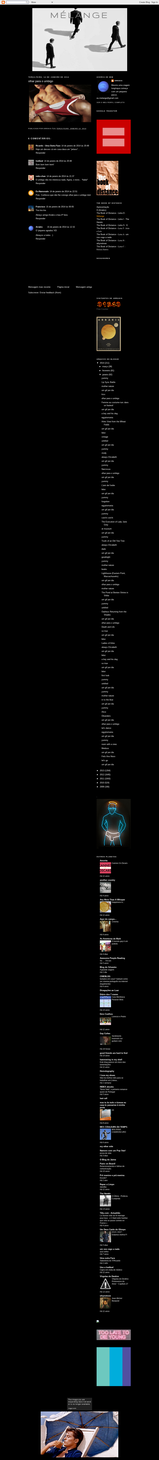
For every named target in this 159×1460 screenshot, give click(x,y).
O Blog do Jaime (108, 1159)
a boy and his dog (110, 413)
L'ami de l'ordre (108, 485)
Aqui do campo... (108, 919)
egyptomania (107, 417)
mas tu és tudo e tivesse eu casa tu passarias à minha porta (113, 1105)
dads (104, 549)
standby (103, 1187)
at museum (107, 529)
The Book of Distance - (107, 234)
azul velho (104, 1252)
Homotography (107, 1071)
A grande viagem (107, 970)
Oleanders (106, 716)
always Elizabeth (109, 457)
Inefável (39, 161)
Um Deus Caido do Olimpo (113, 1229)
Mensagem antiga (84, 287)
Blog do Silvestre (108, 967)
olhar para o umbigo (110, 398)
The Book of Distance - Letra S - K (112, 225)
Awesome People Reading (112, 958)
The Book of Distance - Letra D (111, 213)
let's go (105, 760)
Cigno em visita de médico (111, 1270)
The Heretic (105, 1193)
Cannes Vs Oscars (119, 863)
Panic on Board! (107, 1164)
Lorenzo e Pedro (119, 1016)
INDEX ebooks (107, 1087)
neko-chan (41, 176)
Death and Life (108, 627)
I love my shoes (107, 1075)
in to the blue (107, 700)
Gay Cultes (105, 1033)
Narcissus (106, 469)
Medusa (105, 748)
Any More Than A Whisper (112, 899)
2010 (102, 782)
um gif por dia (108, 390)
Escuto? (103, 1178)
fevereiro (106, 370)
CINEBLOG (105, 976)
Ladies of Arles (108, 643)
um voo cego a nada (109, 1249)
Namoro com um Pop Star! (113, 1150)
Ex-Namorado (42, 191)
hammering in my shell (111, 1059)
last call (103, 1098)
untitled (105, 441)
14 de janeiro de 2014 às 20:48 (75, 146)
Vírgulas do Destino (109, 1276)
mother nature (108, 386)
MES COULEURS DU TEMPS (113, 1127)
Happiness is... (118, 902)
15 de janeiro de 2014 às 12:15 (61, 227)
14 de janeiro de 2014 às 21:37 (60, 176)
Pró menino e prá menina (112, 1175)
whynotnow (102, 243)
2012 (102, 774)
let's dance (106, 728)
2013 (102, 770)
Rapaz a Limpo (107, 1184)
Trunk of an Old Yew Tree (113, 541)
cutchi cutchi (107, 518)
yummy (105, 378)
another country (107, 880)
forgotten (105, 501)
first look (105, 675)
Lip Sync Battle (108, 382)
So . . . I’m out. (105, 961)
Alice (104, 712)
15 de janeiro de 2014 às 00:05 (60, 207)
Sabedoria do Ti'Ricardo (110, 1261)
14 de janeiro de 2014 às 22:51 (63, 191)
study (104, 453)
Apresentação (103, 207)
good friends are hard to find (113, 1053)
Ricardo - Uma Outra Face (48, 146)
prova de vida (105, 1153)
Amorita (103, 860)
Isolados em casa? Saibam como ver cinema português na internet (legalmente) (114, 981)
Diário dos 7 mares (109, 994)
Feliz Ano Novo (108, 756)
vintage (105, 437)
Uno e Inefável (107, 1267)
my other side (106, 1146)
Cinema (115, 922)
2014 (102, 363)
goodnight (106, 557)
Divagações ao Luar (109, 990)
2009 (102, 787)
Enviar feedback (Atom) (50, 292)
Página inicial (63, 287)
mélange (79, 14)
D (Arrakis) (101, 210)
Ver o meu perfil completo (111, 102)
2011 (102, 778)
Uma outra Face (107, 1258)
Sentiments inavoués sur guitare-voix (117, 1038)
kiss (103, 394)
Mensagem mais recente (39, 287)
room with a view (109, 744)
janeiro (105, 374)
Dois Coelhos (106, 1014)
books (104, 569)
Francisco (40, 207)
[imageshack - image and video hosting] (98, 1322)
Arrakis (39, 227)
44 (113, 1110)
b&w (103, 433)
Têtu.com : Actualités (110, 1213)
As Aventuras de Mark (110, 939)
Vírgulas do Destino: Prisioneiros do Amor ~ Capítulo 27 (120, 1281)
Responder (40, 153)
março (105, 366)
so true (105, 631)
